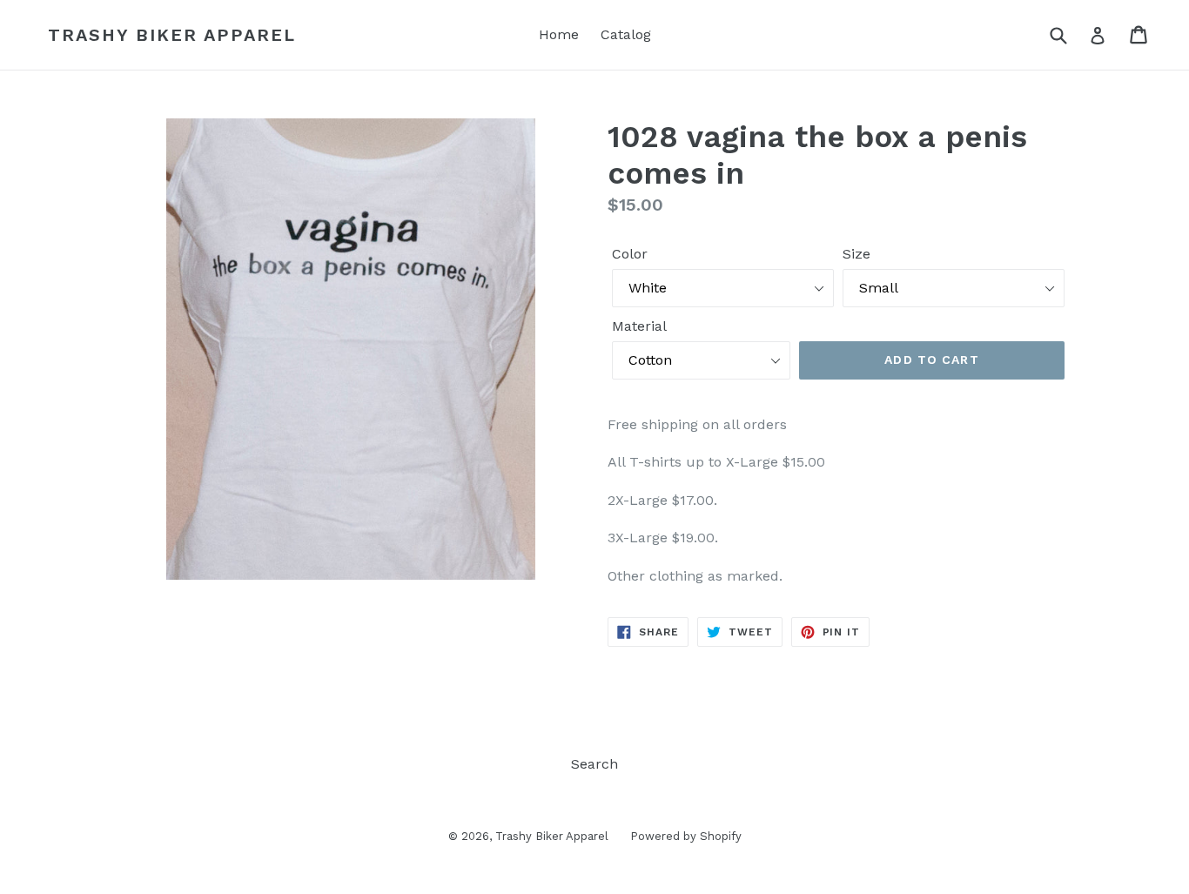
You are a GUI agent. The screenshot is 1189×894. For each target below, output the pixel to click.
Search (594, 764)
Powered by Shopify (686, 836)
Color (630, 253)
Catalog (626, 34)
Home (559, 34)
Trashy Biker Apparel (172, 34)
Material (639, 326)
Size (856, 253)
